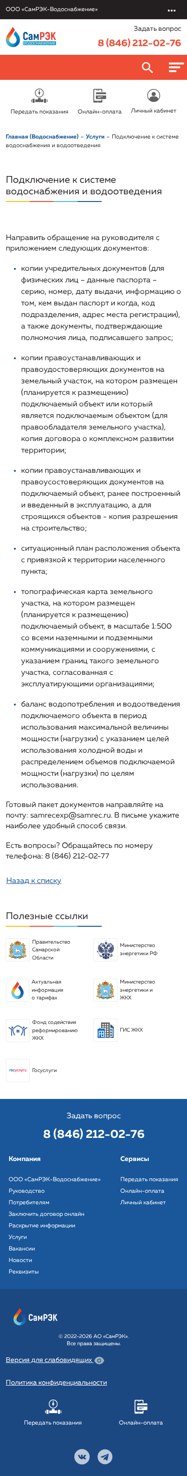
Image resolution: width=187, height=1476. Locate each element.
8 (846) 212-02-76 (139, 43)
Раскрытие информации (42, 1226)
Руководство (27, 1191)
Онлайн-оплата (142, 1191)
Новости (20, 1260)
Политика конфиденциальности (56, 1382)
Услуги (18, 1237)
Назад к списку (33, 881)
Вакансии (22, 1249)
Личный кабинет (143, 1203)
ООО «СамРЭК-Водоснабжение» (55, 1180)
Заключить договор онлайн (46, 1214)
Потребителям (29, 1203)
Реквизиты (24, 1272)
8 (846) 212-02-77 (77, 856)
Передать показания (149, 1180)
